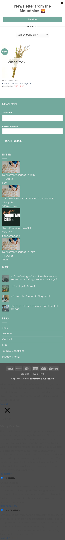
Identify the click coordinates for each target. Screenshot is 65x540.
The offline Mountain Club (17, 228)
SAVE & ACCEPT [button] (9, 538)
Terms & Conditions (13, 350)
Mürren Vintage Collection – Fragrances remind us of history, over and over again (34, 278)
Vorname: (7, 112)
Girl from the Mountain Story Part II (30, 296)
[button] (32, 25)
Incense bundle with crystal (16, 83)
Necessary (10, 477)
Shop (5, 327)
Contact (7, 339)
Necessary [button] (6, 473)
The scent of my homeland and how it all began (34, 307)
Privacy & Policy (11, 356)
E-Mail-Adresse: (10, 126)
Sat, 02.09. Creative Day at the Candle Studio (28, 198)
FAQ (4, 345)
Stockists (26, 374)
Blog (35, 374)
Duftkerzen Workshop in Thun (18, 251)
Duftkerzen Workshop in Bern (18, 174)
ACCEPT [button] (5, 403)
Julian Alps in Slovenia (23, 286)
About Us (7, 333)
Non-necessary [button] (8, 505)
